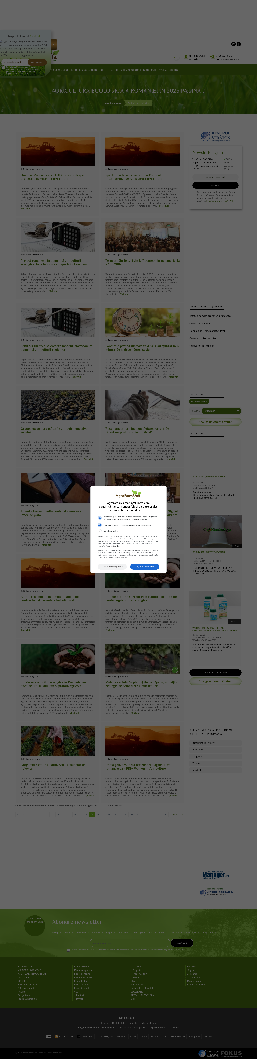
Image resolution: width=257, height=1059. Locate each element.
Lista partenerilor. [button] (113, 546)
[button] (128, 531)
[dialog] (128, 529)
